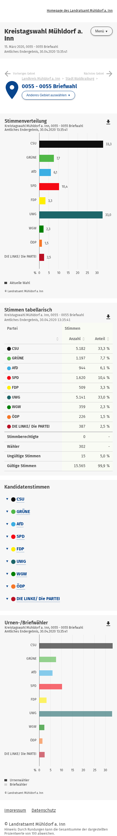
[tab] (58, 499)
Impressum (15, 810)
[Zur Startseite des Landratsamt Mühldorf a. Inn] (25, 11)
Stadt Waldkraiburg (80, 79)
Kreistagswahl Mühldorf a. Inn (43, 34)
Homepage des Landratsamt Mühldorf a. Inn (80, 11)
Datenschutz (44, 810)
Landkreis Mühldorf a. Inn (41, 79)
